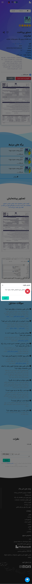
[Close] (2, 285)
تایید (5, 298)
